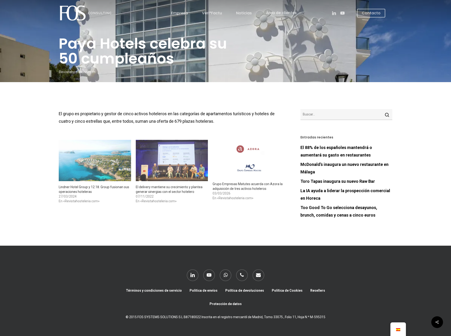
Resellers (317, 290)
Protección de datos (226, 304)
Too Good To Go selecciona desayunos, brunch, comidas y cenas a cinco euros (338, 211)
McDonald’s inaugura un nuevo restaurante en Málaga (344, 168)
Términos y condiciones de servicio (154, 290)
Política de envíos (204, 290)
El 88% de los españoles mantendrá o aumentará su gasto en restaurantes (336, 151)
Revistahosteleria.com (77, 72)
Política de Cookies (287, 290)
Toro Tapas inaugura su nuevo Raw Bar (337, 181)
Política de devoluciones (244, 290)
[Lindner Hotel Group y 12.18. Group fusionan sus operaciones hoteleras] (95, 160)
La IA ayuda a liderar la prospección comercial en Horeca (345, 194)
